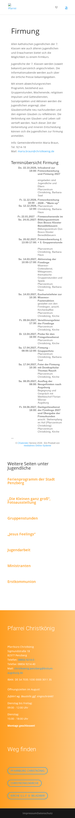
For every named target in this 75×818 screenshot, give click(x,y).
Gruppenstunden (22, 518)
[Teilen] (40, 177)
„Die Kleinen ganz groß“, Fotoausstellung (28, 500)
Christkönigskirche (25, 783)
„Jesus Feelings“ (21, 534)
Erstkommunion (21, 581)
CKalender (23, 443)
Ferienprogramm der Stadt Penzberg (31, 481)
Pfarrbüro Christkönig (28, 770)
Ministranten (19, 565)
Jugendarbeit (18, 549)
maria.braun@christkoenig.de (36, 151)
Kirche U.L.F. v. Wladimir (28, 795)
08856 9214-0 (26, 659)
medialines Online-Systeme (37, 445)
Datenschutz (45, 813)
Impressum (30, 813)
